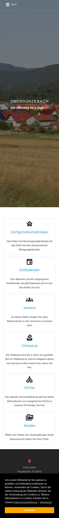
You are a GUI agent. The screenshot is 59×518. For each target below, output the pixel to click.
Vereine (29, 308)
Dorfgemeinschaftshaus (29, 232)
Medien (29, 426)
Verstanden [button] (29, 510)
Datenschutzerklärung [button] (25, 502)
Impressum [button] (46, 502)
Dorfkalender (29, 270)
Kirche (30, 388)
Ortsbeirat (30, 346)
